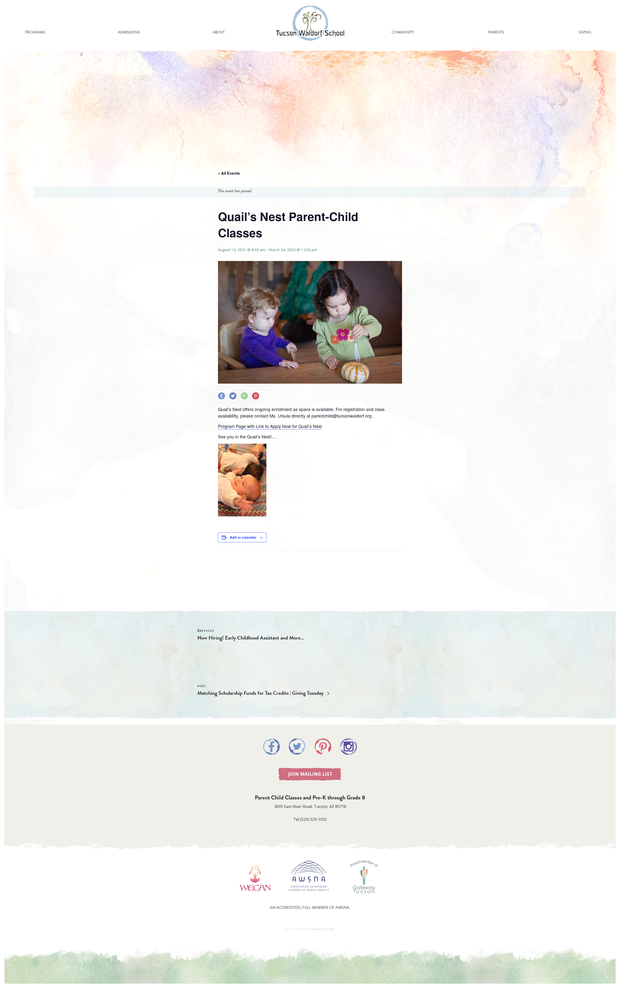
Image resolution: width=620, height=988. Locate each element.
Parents (496, 32)
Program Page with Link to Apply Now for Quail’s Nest (270, 426)
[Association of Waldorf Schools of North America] (309, 898)
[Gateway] (364, 898)
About (219, 32)
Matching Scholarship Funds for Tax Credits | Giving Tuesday (261, 693)
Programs (35, 32)
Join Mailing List (310, 774)
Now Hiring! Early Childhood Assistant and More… (250, 638)
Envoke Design (322, 929)
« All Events (229, 173)
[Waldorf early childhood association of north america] (255, 898)
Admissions (129, 32)
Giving (585, 32)
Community (403, 32)
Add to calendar (243, 537)
